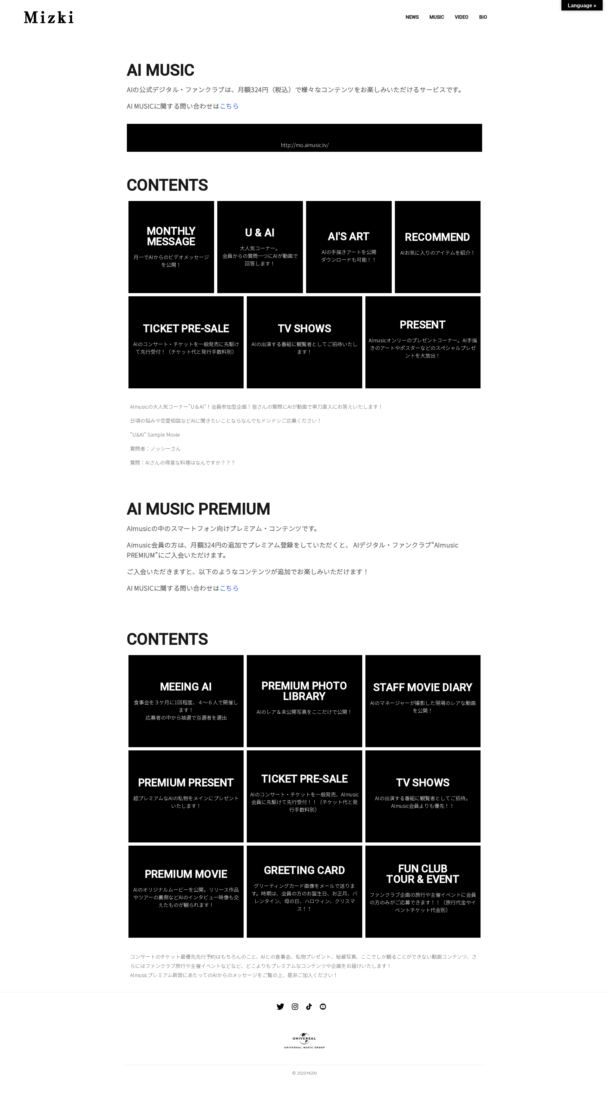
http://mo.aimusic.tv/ (305, 145)
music (436, 17)
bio (483, 17)
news (412, 17)
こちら (229, 106)
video (461, 17)
